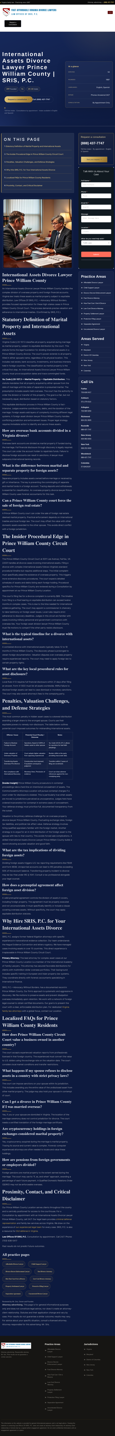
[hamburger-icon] (110, 12)
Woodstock (86, 454)
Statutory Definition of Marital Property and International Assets (33, 146)
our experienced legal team (29, 1227)
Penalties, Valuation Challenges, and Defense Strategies (30, 162)
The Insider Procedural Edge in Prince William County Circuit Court (34, 154)
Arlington (85, 407)
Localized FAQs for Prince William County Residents (28, 177)
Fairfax (84, 389)
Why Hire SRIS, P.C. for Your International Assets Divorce (30, 170)
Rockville (85, 426)
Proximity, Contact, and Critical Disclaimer (24, 185)
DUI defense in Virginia (27, 1231)
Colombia (85, 463)
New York (85, 444)
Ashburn (85, 398)
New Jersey (86, 435)
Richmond (85, 417)
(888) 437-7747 (109, 2)
